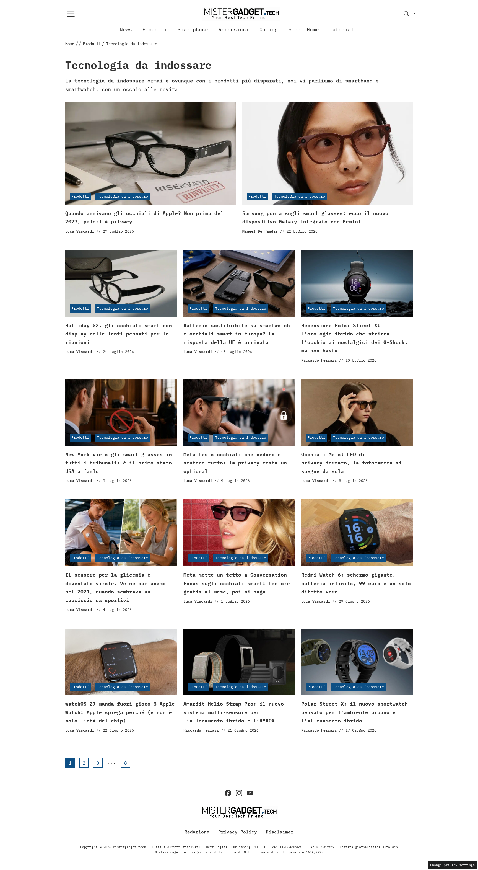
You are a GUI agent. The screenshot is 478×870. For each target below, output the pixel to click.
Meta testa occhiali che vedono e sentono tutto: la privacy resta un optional (235, 462)
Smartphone (193, 29)
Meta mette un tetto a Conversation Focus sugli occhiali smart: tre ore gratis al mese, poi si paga (236, 583)
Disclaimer (279, 832)
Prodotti (154, 29)
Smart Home (304, 29)
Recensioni (234, 29)
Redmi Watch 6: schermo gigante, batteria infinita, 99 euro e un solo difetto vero (356, 583)
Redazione (197, 832)
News (126, 29)
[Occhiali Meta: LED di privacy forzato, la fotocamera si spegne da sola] (357, 412)
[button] (410, 14)
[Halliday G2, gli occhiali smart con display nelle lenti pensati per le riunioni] (121, 283)
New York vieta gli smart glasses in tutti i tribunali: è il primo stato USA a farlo (118, 462)
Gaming (268, 29)
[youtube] (250, 793)
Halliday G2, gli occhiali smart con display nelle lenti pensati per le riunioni (118, 333)
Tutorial (341, 29)
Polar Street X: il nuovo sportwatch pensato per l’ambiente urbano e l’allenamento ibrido (354, 712)
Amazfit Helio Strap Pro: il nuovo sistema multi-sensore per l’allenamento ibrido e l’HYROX (233, 712)
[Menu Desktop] (70, 13)
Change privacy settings (452, 865)
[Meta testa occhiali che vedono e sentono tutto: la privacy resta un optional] (239, 412)
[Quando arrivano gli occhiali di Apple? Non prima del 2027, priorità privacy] (150, 153)
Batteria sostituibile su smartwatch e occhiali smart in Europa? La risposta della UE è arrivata (236, 333)
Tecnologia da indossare (122, 196)
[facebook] (228, 793)
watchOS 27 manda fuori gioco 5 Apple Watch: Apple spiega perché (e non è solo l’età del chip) (120, 712)
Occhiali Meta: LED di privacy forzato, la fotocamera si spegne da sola (351, 462)
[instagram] (239, 793)
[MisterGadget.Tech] (241, 13)
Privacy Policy (237, 832)
